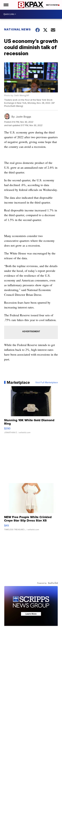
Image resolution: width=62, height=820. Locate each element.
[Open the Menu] (6, 5)
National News (17, 29)
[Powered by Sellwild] (53, 583)
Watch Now (52, 5)
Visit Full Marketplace (46, 382)
